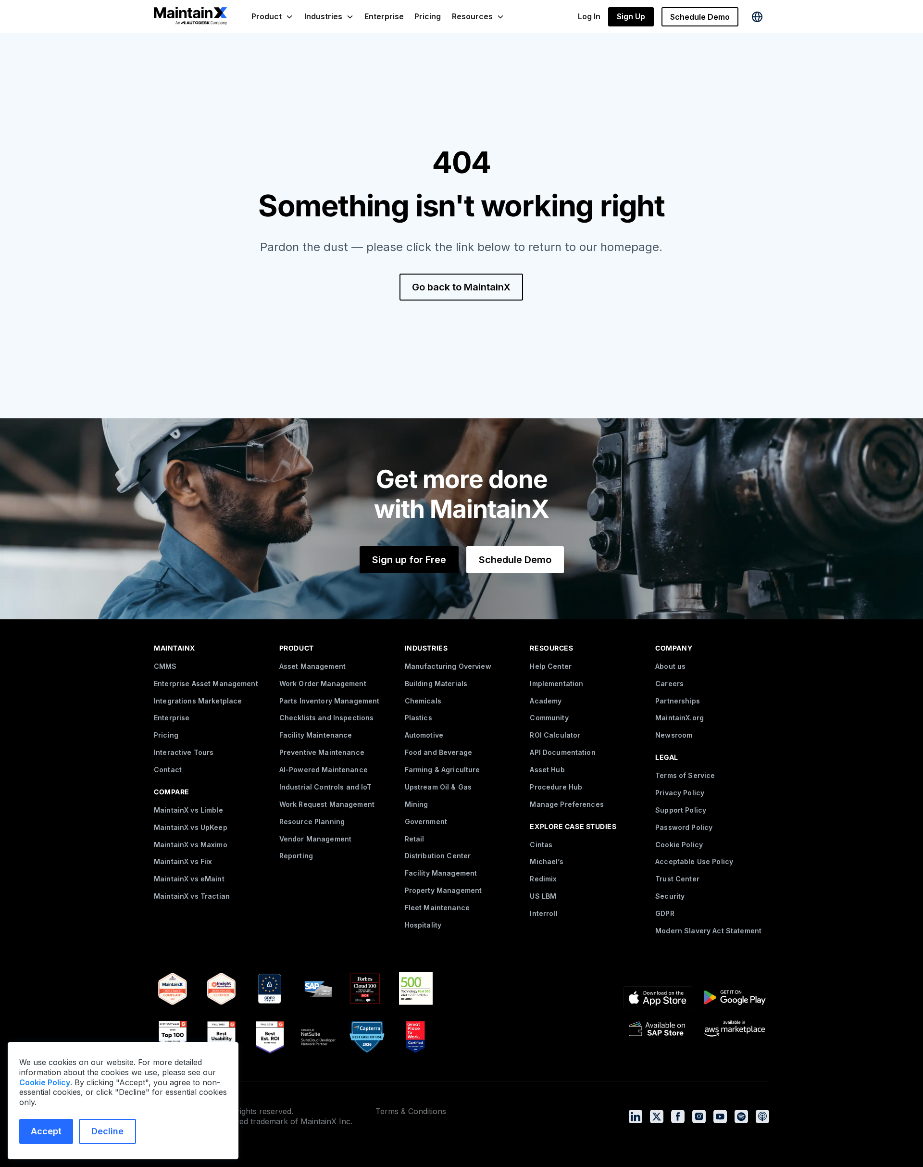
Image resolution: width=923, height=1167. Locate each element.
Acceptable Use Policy (694, 861)
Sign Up (631, 16)
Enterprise (384, 16)
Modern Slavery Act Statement (708, 931)
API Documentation (562, 752)
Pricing (427, 16)
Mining (416, 804)
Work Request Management (326, 804)
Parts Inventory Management (329, 701)
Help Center (551, 666)
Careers (669, 683)
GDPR (664, 913)
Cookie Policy (679, 845)
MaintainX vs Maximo (190, 845)
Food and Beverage (438, 752)
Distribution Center (438, 856)
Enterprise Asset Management (206, 683)
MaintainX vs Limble (188, 810)
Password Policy (683, 827)
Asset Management (312, 666)
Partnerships (677, 701)
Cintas (541, 845)
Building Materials (436, 683)
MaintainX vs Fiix (183, 861)
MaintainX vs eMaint (189, 879)
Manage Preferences (567, 804)
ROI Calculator (555, 735)
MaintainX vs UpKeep (190, 827)
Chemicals (423, 701)
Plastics (418, 718)
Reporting (296, 856)
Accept (46, 1131)
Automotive (424, 735)
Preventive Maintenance (321, 752)
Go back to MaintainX (461, 287)
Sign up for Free (409, 559)
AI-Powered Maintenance (323, 769)
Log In (589, 16)
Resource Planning (312, 821)
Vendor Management (315, 839)
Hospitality (423, 925)
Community (549, 718)
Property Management (443, 890)
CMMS (165, 666)
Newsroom (673, 735)
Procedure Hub (556, 787)
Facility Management (441, 873)
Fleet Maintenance (437, 907)
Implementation (556, 683)
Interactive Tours (183, 752)
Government (426, 821)
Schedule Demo (700, 17)
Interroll (543, 913)
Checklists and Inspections (326, 718)
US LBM (543, 896)
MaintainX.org (679, 718)
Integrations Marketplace (198, 701)
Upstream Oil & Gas (438, 787)
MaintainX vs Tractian (192, 896)
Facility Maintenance (315, 735)
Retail (414, 839)
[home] (190, 17)
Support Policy (680, 810)
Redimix (543, 879)
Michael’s (546, 861)
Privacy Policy (679, 793)
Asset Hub (547, 769)
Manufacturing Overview (448, 666)
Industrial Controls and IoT (325, 787)
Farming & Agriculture (442, 769)
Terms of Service (685, 775)
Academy (545, 701)
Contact (168, 769)
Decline (107, 1131)
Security (670, 896)
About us (670, 666)
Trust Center (677, 879)
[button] (272, 16)
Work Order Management (322, 683)
